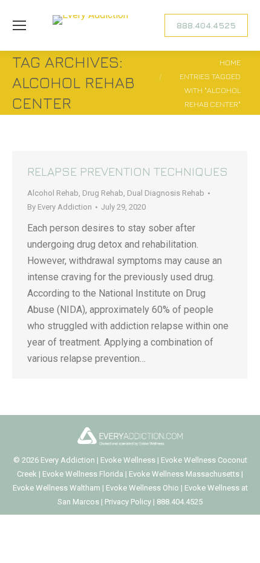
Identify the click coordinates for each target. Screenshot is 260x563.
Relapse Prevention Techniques (127, 171)
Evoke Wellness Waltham (56, 487)
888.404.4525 (180, 501)
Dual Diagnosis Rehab (165, 193)
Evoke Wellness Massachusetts (184, 473)
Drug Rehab (102, 193)
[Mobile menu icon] (19, 25)
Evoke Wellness (127, 460)
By (59, 206)
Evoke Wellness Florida (82, 473)
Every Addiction (69, 460)
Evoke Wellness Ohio (142, 487)
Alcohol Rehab (53, 193)
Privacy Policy (129, 501)
